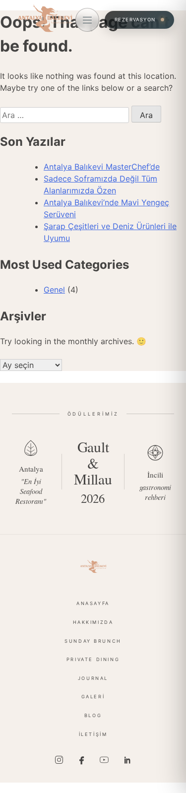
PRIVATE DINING (93, 659)
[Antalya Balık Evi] (93, 566)
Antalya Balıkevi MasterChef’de (102, 167)
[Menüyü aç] (87, 20)
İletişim (93, 734)
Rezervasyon (135, 19)
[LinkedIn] (127, 760)
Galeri (93, 696)
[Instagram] (59, 760)
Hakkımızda (93, 622)
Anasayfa (93, 603)
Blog (93, 715)
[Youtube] (104, 760)
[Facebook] (82, 760)
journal (93, 678)
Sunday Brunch (93, 641)
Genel (54, 290)
